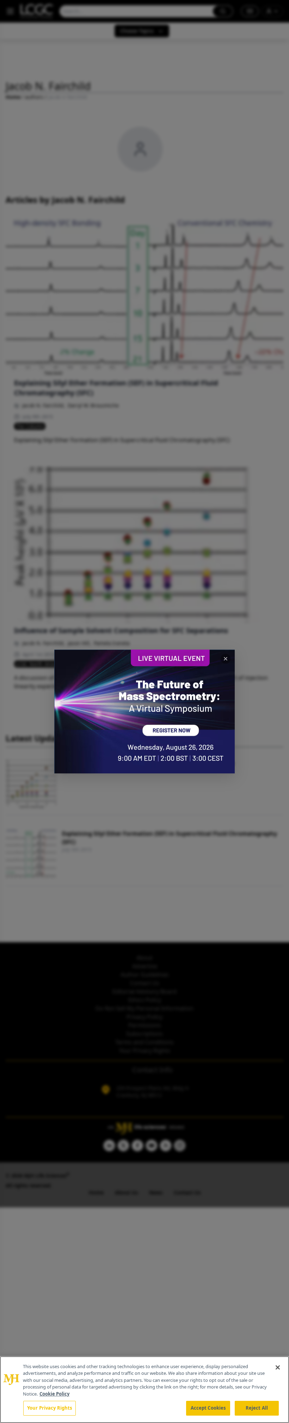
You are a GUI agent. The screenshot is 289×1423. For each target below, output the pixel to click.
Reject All (257, 1408)
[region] (144, 1389)
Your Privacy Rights (49, 1408)
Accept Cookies (208, 1408)
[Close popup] (225, 659)
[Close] (277, 1367)
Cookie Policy (54, 1394)
